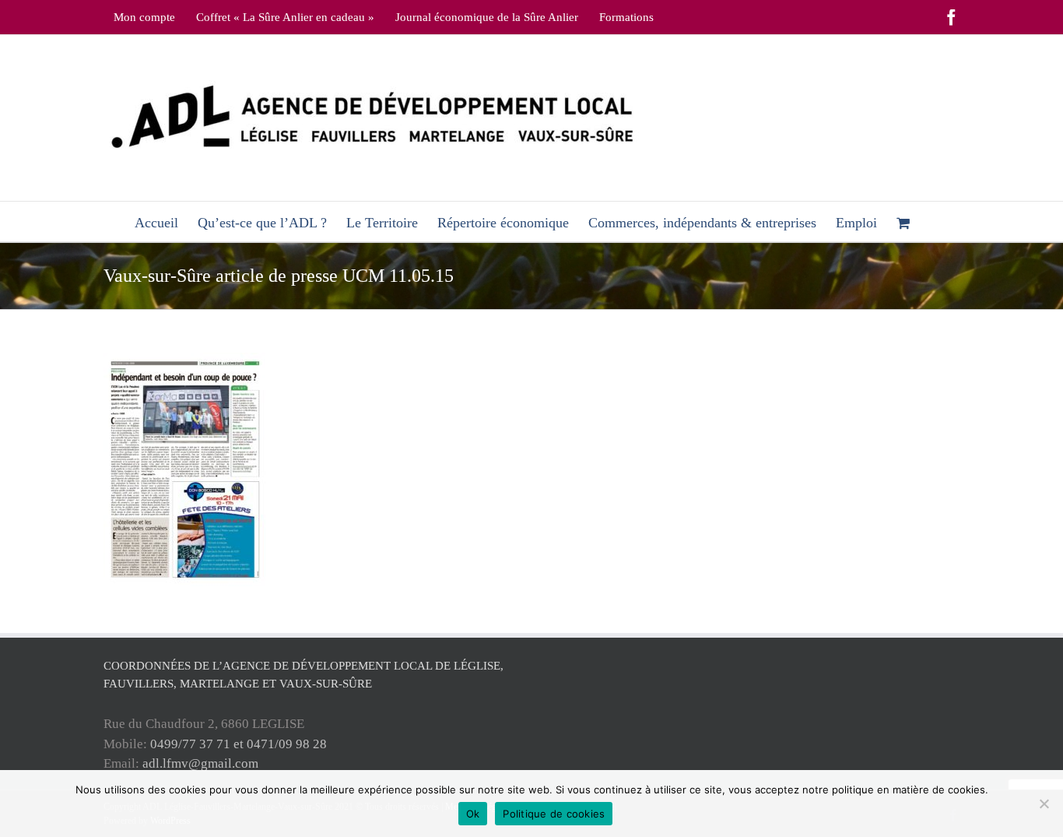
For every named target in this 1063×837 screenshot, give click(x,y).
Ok (473, 813)
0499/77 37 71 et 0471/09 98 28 (238, 744)
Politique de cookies (554, 813)
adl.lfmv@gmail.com (200, 763)
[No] (1043, 803)
